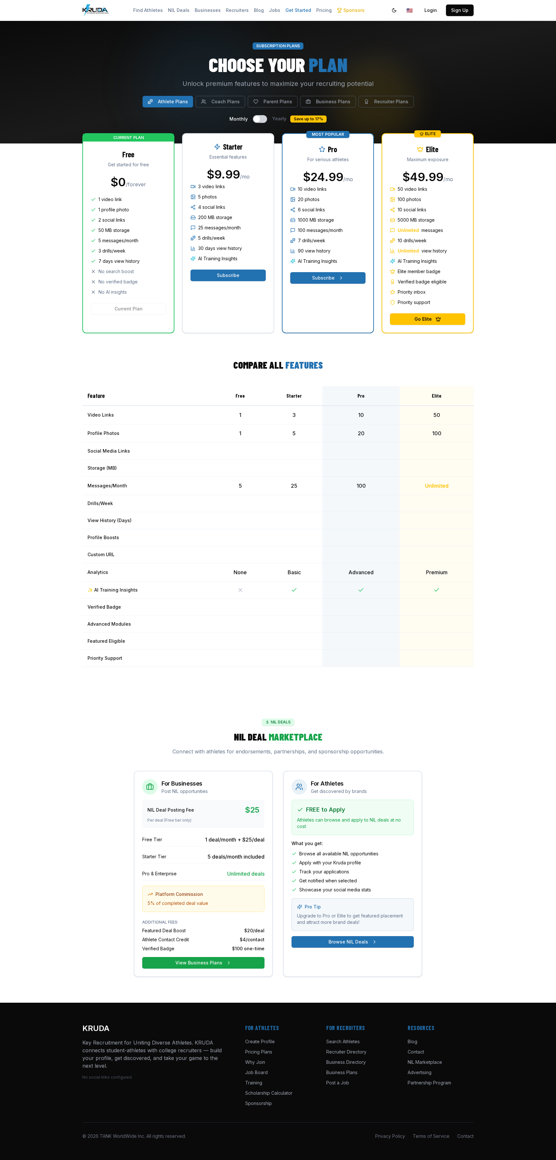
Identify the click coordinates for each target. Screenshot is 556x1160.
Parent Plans (278, 101)
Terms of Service (431, 1136)
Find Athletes (148, 10)
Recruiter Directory (346, 1051)
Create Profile (260, 1041)
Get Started (298, 10)
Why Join (255, 1062)
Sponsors (354, 10)
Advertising (419, 1072)
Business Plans (333, 101)
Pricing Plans (258, 1051)
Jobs (274, 10)
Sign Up (459, 10)
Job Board (256, 1072)
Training (253, 1082)
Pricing (324, 10)
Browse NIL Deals (348, 941)
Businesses (208, 10)
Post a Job (337, 1082)
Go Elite (423, 319)
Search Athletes (343, 1041)
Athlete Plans (173, 101)
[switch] (260, 119)
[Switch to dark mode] (394, 10)
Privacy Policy (390, 1136)
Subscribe (228, 275)
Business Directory (346, 1062)
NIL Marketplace (425, 1062)
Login (430, 10)
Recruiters (237, 10)
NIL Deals (179, 10)
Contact (416, 1051)
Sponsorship (258, 1103)
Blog (259, 10)
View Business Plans (198, 962)
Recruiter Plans (391, 101)
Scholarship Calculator (268, 1093)
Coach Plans (225, 101)
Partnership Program (429, 1082)
